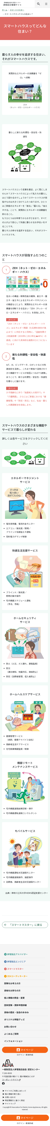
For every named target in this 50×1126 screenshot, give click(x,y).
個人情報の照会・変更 (14, 997)
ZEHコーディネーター (17, 976)
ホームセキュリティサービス (22, 452)
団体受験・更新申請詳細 (15, 1005)
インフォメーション (13, 1041)
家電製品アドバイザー (17, 954)
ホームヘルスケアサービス (28, 457)
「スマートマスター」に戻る (25, 925)
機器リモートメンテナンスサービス (22, 463)
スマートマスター (17, 10)
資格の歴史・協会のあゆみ (16, 1012)
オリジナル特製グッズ (14, 1019)
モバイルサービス (12, 464)
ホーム (4, 10)
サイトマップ (10, 1103)
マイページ (27, 1050)
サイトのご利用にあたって (15, 1090)
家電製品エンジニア (16, 961)
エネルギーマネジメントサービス (6, 458)
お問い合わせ (10, 1026)
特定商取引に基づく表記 (15, 1100)
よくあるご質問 (11, 1033)
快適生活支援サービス (13, 453)
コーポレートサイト (10, 1079)
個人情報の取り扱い (13, 1094)
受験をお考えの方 (12, 983)
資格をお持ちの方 (12, 990)
